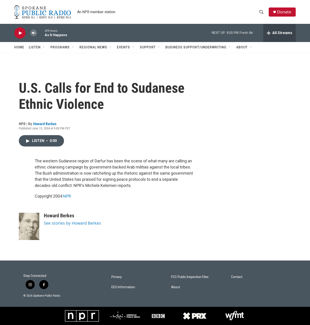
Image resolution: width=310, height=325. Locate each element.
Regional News (93, 47)
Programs (60, 47)
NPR (67, 196)
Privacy (116, 277)
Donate (284, 12)
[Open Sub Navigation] (44, 47)
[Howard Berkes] (29, 226)
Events (123, 47)
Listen (35, 47)
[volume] (33, 33)
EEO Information (123, 287)
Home (19, 47)
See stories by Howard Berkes (72, 223)
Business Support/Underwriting (195, 47)
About (242, 47)
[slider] (41, 32)
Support (148, 47)
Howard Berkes (45, 124)
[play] (20, 33)
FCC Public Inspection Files (190, 277)
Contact (236, 277)
